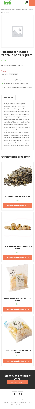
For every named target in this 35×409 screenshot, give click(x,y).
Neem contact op (16, 382)
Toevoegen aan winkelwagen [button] (16, 205)
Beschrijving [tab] (8, 97)
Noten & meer (10, 10)
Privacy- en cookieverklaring (18, 402)
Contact (30, 402)
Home (3, 10)
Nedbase (21, 405)
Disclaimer (5, 402)
